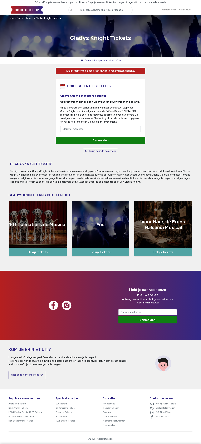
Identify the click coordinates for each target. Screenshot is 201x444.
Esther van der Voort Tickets (22, 416)
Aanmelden (101, 140)
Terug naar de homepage (102, 151)
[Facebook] (53, 305)
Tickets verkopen (111, 408)
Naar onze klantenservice (25, 374)
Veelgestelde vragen (165, 408)
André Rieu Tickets (17, 404)
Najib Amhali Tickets (18, 408)
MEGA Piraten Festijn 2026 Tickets (25, 412)
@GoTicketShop (163, 412)
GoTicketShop (162, 416)
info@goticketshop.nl (166, 404)
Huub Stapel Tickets (65, 421)
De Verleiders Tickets (65, 408)
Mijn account (109, 404)
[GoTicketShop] (38, 10)
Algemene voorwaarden (114, 421)
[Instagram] (66, 305)
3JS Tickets (61, 404)
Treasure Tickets (64, 412)
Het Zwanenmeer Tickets (21, 421)
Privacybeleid (109, 425)
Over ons (107, 412)
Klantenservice (110, 416)
